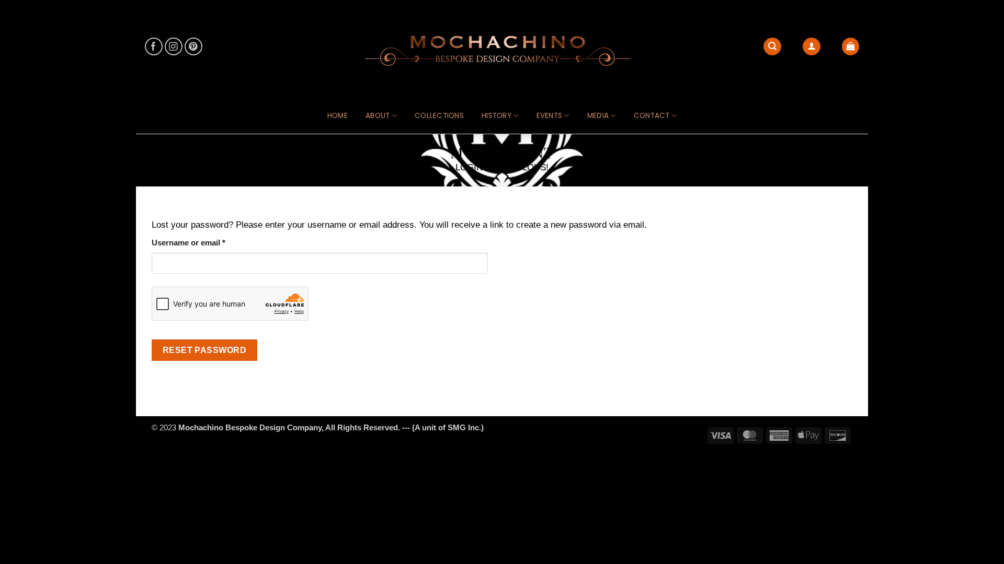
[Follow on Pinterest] (194, 47)
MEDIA (598, 116)
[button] (851, 46)
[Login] (811, 46)
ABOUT (378, 116)
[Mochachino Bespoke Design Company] (502, 49)
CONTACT (652, 116)
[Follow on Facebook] (154, 47)
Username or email (205, 242)
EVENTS (550, 116)
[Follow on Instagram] (174, 47)
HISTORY (496, 116)
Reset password (205, 350)
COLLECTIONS (439, 116)
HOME (337, 116)
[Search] (772, 46)
